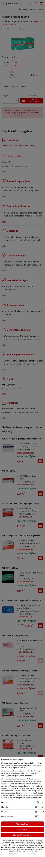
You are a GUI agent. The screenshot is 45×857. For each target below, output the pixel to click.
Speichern (22, 829)
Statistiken (5, 812)
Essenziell (4, 802)
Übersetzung (5, 807)
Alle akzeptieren (22, 824)
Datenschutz (13, 854)
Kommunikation (7, 816)
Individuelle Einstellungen (22, 835)
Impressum (32, 854)
